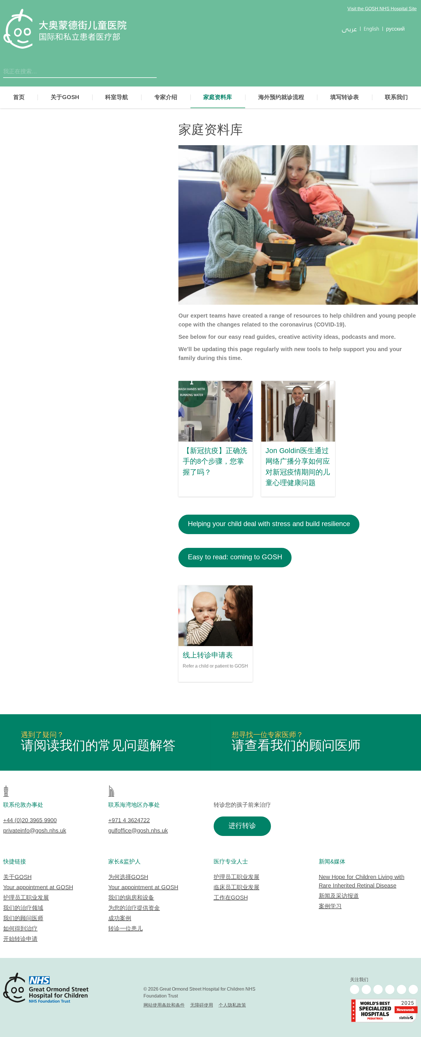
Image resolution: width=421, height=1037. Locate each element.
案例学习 (330, 907)
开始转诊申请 (20, 939)
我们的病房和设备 (131, 898)
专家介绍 (165, 97)
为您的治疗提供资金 (134, 908)
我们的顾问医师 (23, 919)
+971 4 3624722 (129, 821)
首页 (19, 97)
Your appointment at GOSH (38, 888)
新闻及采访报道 (339, 896)
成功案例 (119, 919)
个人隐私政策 (232, 1005)
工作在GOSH (231, 898)
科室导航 (116, 97)
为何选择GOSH (128, 877)
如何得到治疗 (20, 929)
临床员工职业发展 (236, 888)
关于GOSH (65, 97)
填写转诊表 (344, 97)
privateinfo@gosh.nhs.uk (34, 831)
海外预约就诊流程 (281, 97)
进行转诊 (242, 826)
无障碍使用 (201, 1005)
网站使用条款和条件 (164, 1005)
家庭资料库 (217, 97)
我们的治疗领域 (23, 908)
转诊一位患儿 (125, 929)
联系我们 (396, 97)
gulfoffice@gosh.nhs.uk (138, 831)
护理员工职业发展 (26, 898)
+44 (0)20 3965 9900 (30, 821)
